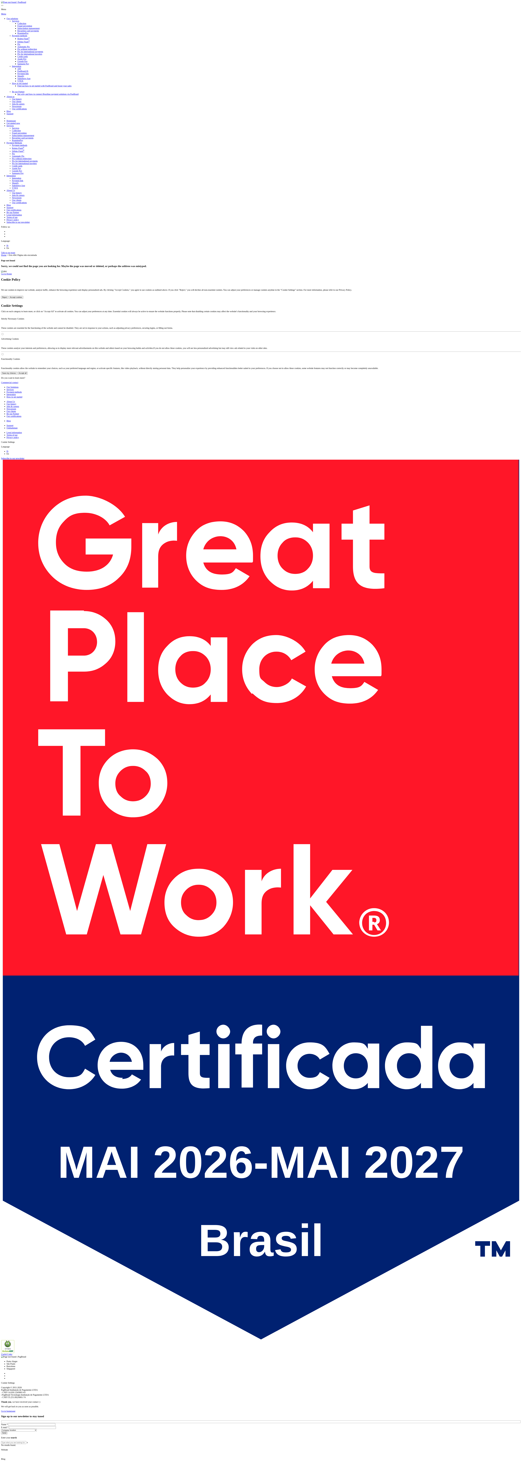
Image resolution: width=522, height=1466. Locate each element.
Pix (18, 44)
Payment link (23, 73)
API (19, 69)
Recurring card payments (28, 31)
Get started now (13, 123)
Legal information (14, 215)
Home (3, 255)
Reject (4, 297)
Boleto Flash (23, 39)
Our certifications (19, 109)
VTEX (20, 81)
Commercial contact (9, 382)
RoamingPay (23, 33)
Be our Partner (18, 92)
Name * (4, 1424)
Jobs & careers (18, 104)
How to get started (20, 83)
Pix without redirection (27, 49)
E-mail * (4, 1427)
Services (15, 21)
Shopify (20, 76)
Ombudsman (12, 428)
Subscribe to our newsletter (18, 222)
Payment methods (19, 36)
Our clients (16, 101)
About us (10, 96)
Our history (17, 99)
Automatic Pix (23, 47)
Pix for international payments (30, 51)
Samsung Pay (23, 64)
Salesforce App (23, 78)
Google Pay (22, 61)
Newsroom (16, 106)
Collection (21, 23)
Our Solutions (12, 387)
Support (10, 114)
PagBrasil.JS (22, 71)
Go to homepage (8, 1411)
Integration (16, 66)
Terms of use (12, 217)
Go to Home (6, 274)
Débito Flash (23, 42)
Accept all (23, 373)
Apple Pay (22, 59)
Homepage (11, 121)
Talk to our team (8, 253)
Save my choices (9, 373)
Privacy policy (13, 220)
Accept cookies (16, 297)
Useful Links (6, 1354)
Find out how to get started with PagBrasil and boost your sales (44, 86)
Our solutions (12, 18)
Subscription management (28, 28)
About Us (11, 190)
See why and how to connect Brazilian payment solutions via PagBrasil (48, 94)
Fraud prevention (24, 26)
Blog (9, 111)
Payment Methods (14, 143)
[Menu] (2, 5)
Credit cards (22, 56)
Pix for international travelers (29, 54)
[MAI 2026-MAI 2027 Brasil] (261, 1339)
